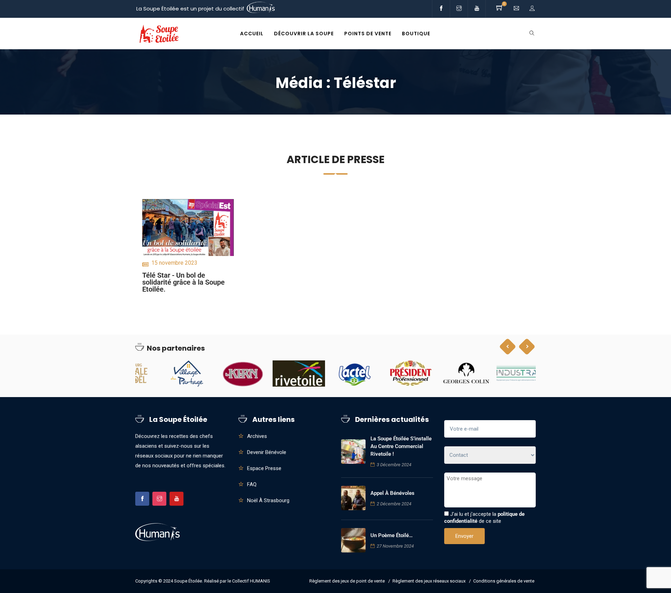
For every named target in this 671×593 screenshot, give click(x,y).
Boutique (416, 33)
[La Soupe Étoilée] (158, 34)
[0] (499, 8)
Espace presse (264, 468)
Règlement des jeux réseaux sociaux (429, 581)
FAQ (252, 484)
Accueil (252, 33)
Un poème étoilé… (391, 535)
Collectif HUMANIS (251, 581)
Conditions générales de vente (503, 581)
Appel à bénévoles (392, 493)
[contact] (516, 8)
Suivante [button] (527, 346)
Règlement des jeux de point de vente (347, 581)
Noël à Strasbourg (268, 500)
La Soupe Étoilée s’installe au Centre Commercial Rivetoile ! (401, 446)
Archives (257, 436)
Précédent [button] (508, 346)
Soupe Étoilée (188, 581)
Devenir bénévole (266, 452)
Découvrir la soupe (304, 33)
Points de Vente (367, 33)
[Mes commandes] (532, 8)
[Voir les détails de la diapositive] (161, 373)
